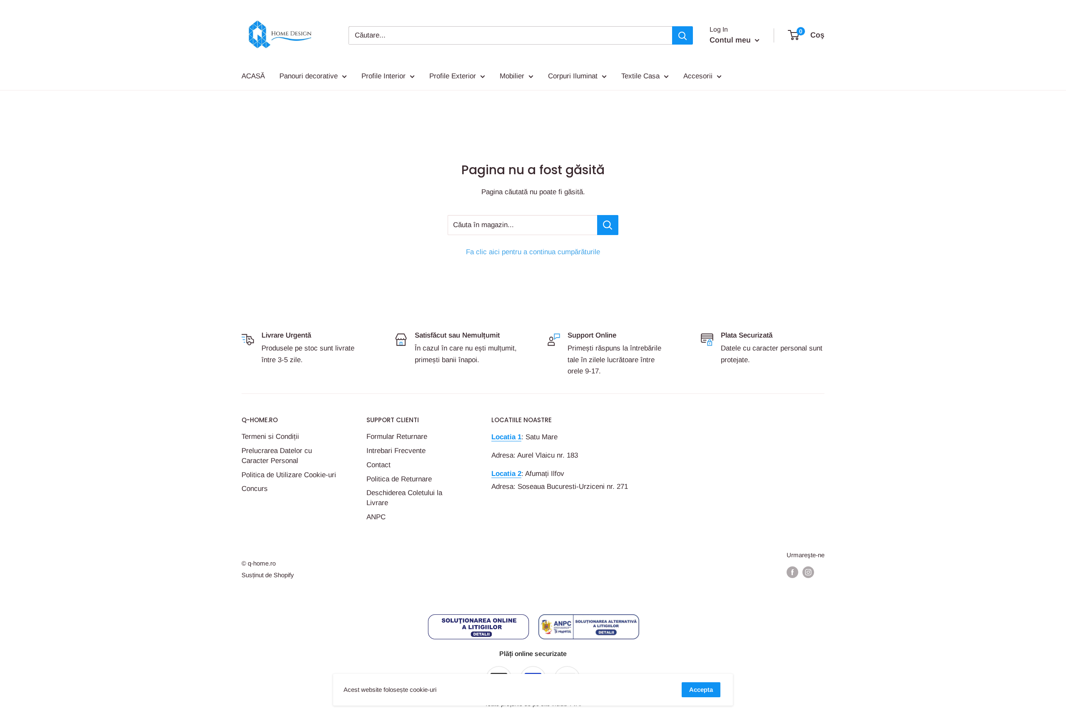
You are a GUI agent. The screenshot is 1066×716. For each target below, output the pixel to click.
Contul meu (731, 40)
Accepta (701, 689)
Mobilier (512, 76)
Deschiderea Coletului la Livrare (404, 498)
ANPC (376, 517)
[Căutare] (682, 35)
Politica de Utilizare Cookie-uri (289, 475)
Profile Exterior (452, 76)
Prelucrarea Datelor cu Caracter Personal (277, 456)
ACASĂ (253, 76)
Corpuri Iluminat (573, 76)
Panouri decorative (308, 76)
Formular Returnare (396, 437)
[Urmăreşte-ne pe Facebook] (792, 572)
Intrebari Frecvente (396, 451)
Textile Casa (640, 76)
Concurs (255, 489)
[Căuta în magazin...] (607, 225)
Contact (378, 465)
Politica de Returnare (399, 479)
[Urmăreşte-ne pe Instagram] (808, 572)
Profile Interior (383, 76)
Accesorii (697, 76)
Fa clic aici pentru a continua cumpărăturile (533, 252)
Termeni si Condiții (270, 437)
